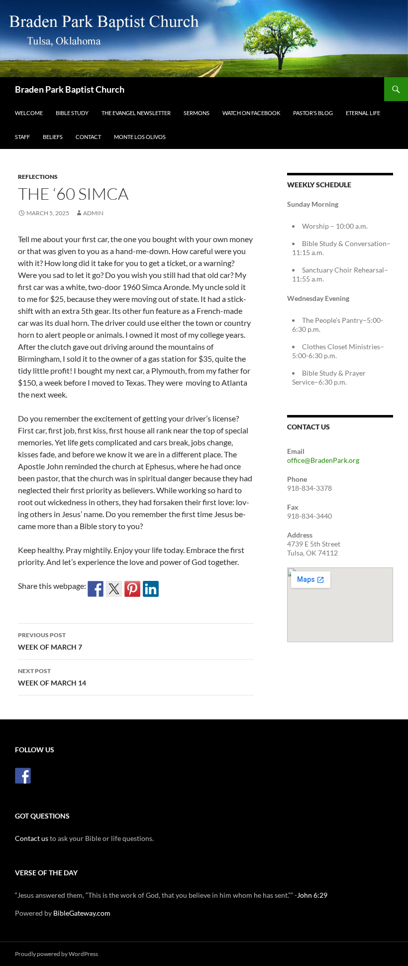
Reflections (38, 176)
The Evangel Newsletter (136, 113)
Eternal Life (363, 113)
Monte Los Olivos (140, 137)
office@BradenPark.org (323, 460)
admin (93, 213)
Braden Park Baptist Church (69, 89)
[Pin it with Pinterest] (132, 589)
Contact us (31, 838)
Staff (22, 137)
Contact (88, 137)
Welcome (29, 113)
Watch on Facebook (251, 113)
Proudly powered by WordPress (56, 954)
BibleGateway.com (81, 913)
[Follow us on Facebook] (23, 776)
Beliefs (53, 137)
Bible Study (72, 113)
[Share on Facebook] (95, 589)
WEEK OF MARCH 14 (52, 677)
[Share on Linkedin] (151, 589)
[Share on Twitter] (114, 589)
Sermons (196, 113)
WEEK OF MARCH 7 (50, 641)
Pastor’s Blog (313, 113)
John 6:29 (312, 895)
